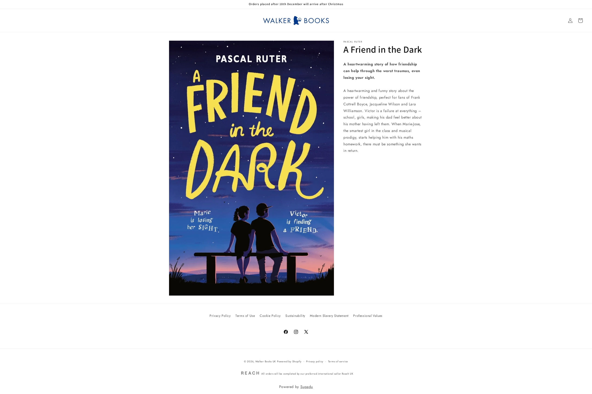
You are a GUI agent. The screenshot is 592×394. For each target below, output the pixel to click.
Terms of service (338, 361)
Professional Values (367, 315)
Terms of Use (245, 315)
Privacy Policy (220, 315)
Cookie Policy (270, 315)
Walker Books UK (265, 361)
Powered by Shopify (289, 361)
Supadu (306, 386)
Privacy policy (314, 361)
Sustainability (295, 315)
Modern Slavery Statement (329, 315)
